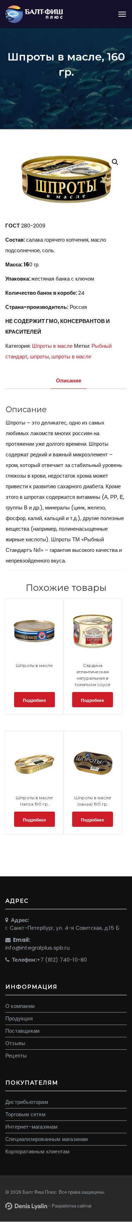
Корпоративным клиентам (37, 1151)
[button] (115, 162)
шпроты (39, 356)
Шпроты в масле (52, 346)
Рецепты (16, 1055)
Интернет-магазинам (31, 1126)
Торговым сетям (25, 1114)
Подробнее (34, 700)
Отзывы (15, 1043)
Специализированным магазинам (46, 1139)
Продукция (19, 1018)
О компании (19, 1006)
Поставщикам (22, 1030)
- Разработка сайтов (69, 1206)
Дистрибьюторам (26, 1102)
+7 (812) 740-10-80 (62, 959)
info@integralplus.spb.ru (37, 947)
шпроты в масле (71, 356)
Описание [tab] (68, 380)
